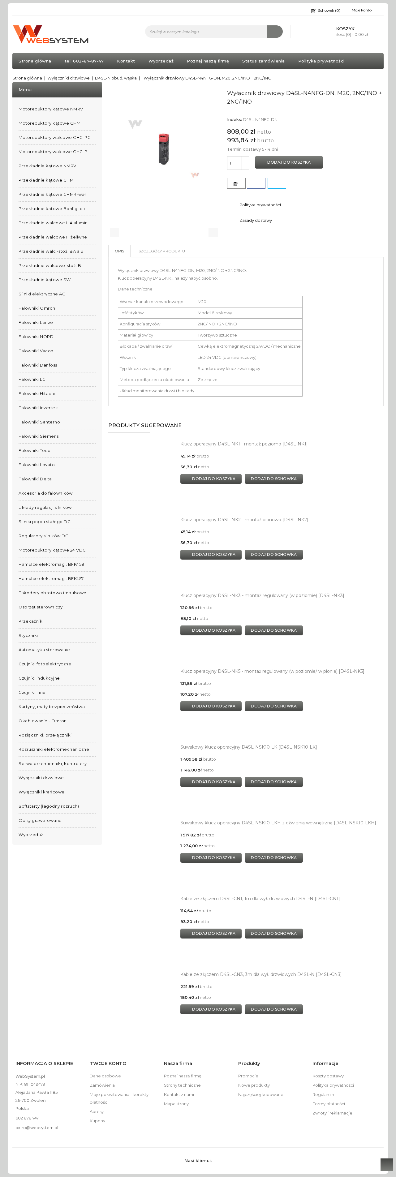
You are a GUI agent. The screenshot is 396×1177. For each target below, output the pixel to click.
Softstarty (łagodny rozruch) (49, 806)
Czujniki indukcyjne (39, 678)
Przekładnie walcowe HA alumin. (54, 222)
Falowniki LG (32, 379)
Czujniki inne (32, 692)
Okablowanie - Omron (43, 720)
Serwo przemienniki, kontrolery (53, 763)
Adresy (97, 1111)
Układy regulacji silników (45, 507)
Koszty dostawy (328, 1075)
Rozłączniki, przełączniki (45, 734)
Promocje (248, 1075)
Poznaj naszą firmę (208, 60)
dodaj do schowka (274, 478)
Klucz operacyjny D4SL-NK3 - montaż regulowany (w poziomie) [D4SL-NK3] (262, 595)
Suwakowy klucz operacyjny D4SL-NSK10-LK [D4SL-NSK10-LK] (248, 747)
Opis (119, 251)
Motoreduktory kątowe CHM (49, 123)
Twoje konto (108, 1063)
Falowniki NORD (36, 336)
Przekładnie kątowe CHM (46, 180)
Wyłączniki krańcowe (42, 791)
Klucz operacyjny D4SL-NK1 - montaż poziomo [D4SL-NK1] (244, 444)
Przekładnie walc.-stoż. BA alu (51, 251)
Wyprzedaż (161, 60)
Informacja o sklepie (44, 1063)
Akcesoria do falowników (46, 493)
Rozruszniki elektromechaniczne (54, 749)
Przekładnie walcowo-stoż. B (50, 265)
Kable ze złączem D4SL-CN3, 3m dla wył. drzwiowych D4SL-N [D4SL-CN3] (261, 974)
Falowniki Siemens (39, 436)
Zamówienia (102, 1085)
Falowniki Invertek (38, 407)
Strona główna (35, 60)
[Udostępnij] (256, 183)
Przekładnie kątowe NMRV (47, 165)
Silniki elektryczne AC (42, 293)
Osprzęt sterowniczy (41, 606)
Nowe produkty (254, 1085)
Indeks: (234, 119)
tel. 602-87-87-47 (84, 60)
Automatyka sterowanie (44, 649)
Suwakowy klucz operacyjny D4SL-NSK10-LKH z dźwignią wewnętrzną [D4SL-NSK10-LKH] (278, 823)
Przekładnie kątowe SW (45, 279)
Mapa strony (176, 1103)
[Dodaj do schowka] (236, 183)
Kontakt (126, 60)
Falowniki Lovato (37, 464)
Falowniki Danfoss (38, 365)
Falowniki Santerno (39, 421)
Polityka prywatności (321, 60)
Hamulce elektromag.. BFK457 (51, 578)
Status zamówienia (263, 60)
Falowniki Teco (34, 450)
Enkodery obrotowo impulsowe (53, 592)
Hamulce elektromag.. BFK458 (51, 564)
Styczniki (28, 635)
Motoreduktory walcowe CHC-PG (55, 137)
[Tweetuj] (277, 183)
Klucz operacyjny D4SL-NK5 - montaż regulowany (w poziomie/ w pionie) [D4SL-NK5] (272, 671)
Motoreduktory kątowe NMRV (51, 108)
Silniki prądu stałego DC (45, 521)
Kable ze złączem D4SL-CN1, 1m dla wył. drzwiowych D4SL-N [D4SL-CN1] (260, 898)
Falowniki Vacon (36, 350)
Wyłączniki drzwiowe (41, 777)
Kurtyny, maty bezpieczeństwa (52, 706)
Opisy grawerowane (40, 820)
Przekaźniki (31, 621)
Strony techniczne (182, 1085)
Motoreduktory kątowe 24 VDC (52, 550)
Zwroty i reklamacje (332, 1112)
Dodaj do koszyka (289, 162)
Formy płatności (328, 1103)
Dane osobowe (105, 1075)
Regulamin (323, 1094)
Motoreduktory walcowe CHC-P (53, 151)
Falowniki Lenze (36, 322)
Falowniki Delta (35, 478)
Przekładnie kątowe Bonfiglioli (52, 208)
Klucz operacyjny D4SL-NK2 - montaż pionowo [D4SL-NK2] (244, 519)
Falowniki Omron (37, 308)
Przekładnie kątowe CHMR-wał (52, 194)
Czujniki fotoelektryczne (45, 663)
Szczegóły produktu (162, 251)
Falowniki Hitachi (37, 393)
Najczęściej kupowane (260, 1094)
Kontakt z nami (179, 1094)
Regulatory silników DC (43, 535)
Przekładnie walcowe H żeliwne (53, 236)
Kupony (97, 1120)
